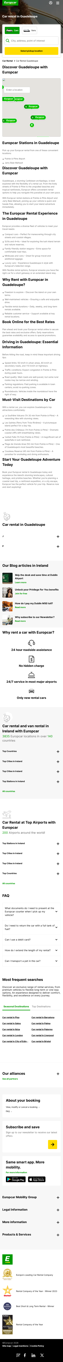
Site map (6, 1346)
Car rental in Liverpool (43, 1035)
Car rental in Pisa (10, 1017)
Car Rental (7, 61)
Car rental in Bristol (41, 1041)
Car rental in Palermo (42, 1029)
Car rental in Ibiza (11, 1029)
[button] (31, 125)
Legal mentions (20, 1346)
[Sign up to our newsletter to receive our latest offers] (52, 1144)
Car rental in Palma (41, 1023)
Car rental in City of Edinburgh (15, 1041)
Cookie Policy (37, 1346)
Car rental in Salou (11, 1023)
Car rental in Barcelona (43, 1017)
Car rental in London (12, 1035)
